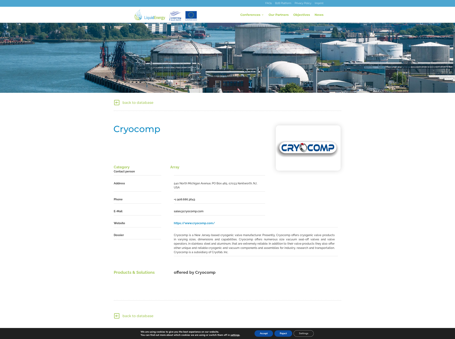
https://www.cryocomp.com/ (194, 223)
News (319, 15)
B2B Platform (283, 3)
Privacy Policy (303, 3)
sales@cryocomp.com (189, 211)
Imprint (319, 3)
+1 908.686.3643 (184, 199)
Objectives (301, 15)
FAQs (268, 3)
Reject (283, 333)
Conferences (250, 15)
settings (235, 335)
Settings (303, 333)
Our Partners (279, 15)
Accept (264, 333)
